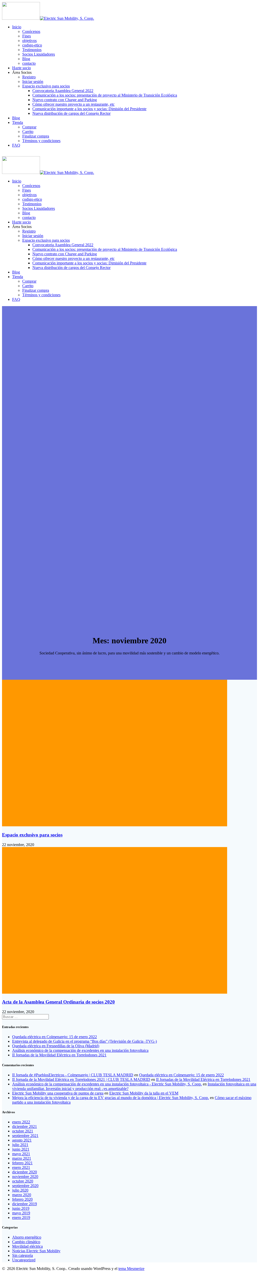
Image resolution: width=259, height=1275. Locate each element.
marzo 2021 (21, 1158)
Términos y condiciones (41, 141)
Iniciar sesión (32, 81)
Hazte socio (21, 68)
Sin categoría (22, 1255)
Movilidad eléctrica (27, 1246)
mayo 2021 (21, 1154)
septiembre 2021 (25, 1135)
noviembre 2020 (25, 1176)
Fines (26, 36)
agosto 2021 (22, 1140)
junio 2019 (20, 1208)
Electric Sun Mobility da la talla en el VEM (143, 1093)
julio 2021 (20, 1145)
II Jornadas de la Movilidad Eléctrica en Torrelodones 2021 (59, 1055)
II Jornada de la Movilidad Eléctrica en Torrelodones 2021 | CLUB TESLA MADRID (81, 1079)
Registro (29, 77)
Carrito (27, 131)
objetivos (29, 40)
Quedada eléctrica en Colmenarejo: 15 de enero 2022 (54, 1037)
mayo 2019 (21, 1213)
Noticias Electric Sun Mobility (36, 1251)
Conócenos (31, 31)
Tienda (17, 122)
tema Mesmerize (131, 1268)
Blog (26, 59)
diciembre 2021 (24, 1126)
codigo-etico (32, 45)
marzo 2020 (21, 1195)
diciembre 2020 (24, 1172)
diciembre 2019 (24, 1204)
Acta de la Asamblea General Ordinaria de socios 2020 (58, 1002)
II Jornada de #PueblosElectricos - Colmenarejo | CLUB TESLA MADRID (72, 1075)
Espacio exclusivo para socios (46, 86)
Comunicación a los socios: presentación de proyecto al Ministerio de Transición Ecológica (104, 95)
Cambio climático (26, 1242)
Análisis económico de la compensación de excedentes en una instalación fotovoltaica (80, 1050)
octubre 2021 (22, 1131)
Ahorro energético (26, 1237)
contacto (29, 63)
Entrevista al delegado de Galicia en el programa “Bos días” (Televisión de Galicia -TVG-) (84, 1041)
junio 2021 (20, 1149)
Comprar (29, 127)
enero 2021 (21, 1167)
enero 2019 (21, 1217)
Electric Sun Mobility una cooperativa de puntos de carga (57, 1093)
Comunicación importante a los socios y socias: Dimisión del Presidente (89, 109)
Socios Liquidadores (38, 54)
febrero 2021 (22, 1163)
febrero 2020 (22, 1199)
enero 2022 (21, 1122)
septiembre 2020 (25, 1185)
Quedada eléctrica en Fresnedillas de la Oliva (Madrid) (55, 1046)
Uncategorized (23, 1260)
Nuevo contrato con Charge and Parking (64, 100)
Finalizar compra (35, 136)
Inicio (16, 27)
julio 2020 (20, 1190)
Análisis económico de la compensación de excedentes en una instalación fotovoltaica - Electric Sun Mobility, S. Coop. (107, 1084)
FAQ (16, 145)
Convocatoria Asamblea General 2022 (62, 90)
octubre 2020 (22, 1181)
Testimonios (31, 50)
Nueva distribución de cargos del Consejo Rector (71, 113)
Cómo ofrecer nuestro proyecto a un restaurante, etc (73, 104)
